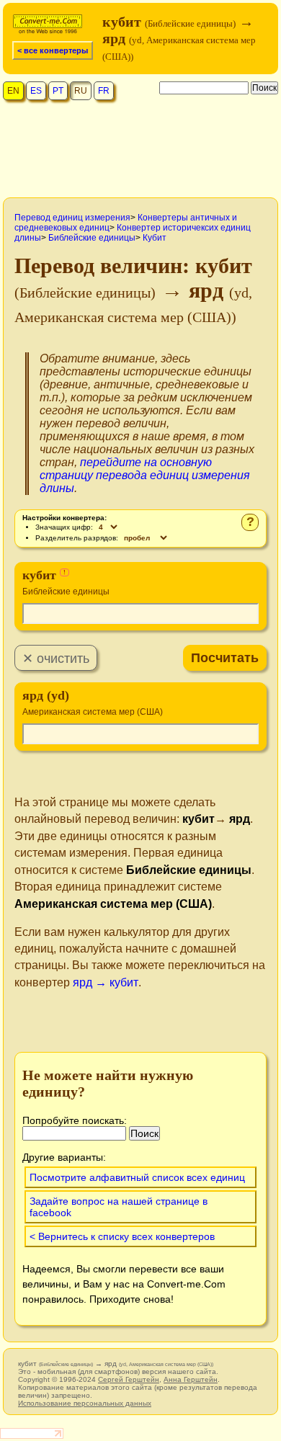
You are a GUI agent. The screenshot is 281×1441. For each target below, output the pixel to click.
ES (36, 91)
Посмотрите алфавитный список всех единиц (137, 1177)
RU (80, 91)
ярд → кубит (105, 982)
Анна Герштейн (191, 1379)
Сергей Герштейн (128, 1379)
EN (13, 91)
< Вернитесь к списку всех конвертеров (122, 1236)
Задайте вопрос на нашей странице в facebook (119, 1206)
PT (58, 91)
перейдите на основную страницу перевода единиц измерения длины (145, 475)
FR (104, 91)
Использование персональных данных (84, 1403)
